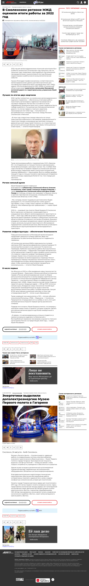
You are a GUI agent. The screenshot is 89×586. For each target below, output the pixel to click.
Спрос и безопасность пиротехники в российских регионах (17, 362)
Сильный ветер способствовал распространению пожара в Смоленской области (73, 27)
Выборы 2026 (75, 554)
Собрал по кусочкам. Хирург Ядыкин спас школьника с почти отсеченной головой (76, 75)
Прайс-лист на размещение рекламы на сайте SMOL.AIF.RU (68, 552)
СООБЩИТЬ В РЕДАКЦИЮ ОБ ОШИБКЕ (24, 556)
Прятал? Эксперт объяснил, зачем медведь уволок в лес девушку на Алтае (75, 403)
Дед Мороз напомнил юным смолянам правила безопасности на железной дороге (46, 356)
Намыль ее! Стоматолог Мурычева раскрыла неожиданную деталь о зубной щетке (75, 69)
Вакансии (47, 552)
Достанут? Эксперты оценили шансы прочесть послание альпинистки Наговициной (76, 420)
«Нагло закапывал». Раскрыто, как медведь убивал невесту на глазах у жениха (76, 409)
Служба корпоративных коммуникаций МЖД (14, 60)
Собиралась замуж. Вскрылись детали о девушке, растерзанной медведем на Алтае (75, 414)
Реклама (40, 552)
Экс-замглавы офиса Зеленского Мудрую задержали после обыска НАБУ (75, 102)
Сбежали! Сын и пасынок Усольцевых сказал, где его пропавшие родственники (76, 426)
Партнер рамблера (29, 579)
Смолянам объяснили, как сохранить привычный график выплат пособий (72, 40)
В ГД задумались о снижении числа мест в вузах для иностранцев (75, 113)
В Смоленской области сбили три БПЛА (73, 13)
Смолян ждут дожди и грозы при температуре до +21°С (72, 33)
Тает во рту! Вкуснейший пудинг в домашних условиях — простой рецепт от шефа (75, 80)
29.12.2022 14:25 (6, 7)
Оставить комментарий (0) (44, 329)
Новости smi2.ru (8, 388)
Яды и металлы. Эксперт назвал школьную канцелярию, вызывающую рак (74, 52)
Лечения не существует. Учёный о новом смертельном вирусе (75, 62)
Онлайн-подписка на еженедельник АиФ (45, 554)
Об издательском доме (21, 552)
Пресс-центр (33, 552)
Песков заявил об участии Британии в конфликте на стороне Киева (76, 90)
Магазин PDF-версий (64, 554)
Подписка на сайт (27, 554)
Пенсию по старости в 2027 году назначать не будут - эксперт (74, 95)
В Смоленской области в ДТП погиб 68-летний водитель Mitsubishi (72, 19)
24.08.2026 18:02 (6, 393)
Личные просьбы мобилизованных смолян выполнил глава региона (44, 362)
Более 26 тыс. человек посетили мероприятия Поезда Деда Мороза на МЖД (18, 356)
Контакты (17, 554)
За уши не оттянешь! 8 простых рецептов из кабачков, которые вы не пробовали (76, 397)
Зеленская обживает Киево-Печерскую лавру (73, 107)
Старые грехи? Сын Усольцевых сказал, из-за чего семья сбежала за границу (76, 57)
